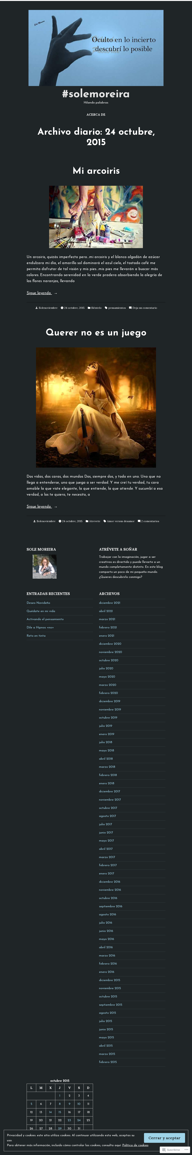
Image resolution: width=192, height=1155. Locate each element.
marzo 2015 (107, 1054)
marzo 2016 (107, 955)
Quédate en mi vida (41, 611)
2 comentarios (150, 521)
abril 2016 (106, 947)
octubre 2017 (108, 808)
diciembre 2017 (109, 791)
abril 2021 (106, 611)
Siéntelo (96, 308)
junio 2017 (106, 832)
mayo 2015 (106, 1037)
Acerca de (95, 114)
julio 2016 (105, 922)
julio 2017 (105, 824)
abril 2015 (106, 1045)
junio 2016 (106, 931)
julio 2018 (105, 742)
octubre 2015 (108, 996)
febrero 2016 (108, 963)
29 (60, 1128)
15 (59, 1112)
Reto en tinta (36, 635)
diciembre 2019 (109, 701)
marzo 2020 (107, 685)
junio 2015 (106, 1029)
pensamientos (117, 308)
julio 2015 (105, 1021)
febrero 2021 (108, 627)
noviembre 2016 (110, 890)
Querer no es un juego (96, 333)
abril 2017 (105, 849)
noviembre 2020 (110, 652)
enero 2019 (106, 734)
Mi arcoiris (96, 171)
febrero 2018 (108, 775)
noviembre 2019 (110, 709)
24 (79, 1120)
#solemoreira (96, 94)
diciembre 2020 (110, 643)
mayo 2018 (106, 750)
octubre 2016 (108, 898)
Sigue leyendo (39, 293)
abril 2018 (106, 758)
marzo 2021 (107, 619)
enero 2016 (106, 972)
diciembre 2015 (109, 980)
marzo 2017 (107, 857)
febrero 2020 (108, 693)
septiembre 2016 (110, 906)
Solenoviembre (48, 308)
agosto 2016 (107, 914)
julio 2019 (105, 726)
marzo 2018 (107, 766)
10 (78, 1104)
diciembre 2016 (109, 881)
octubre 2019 (108, 717)
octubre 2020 (108, 660)
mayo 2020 (107, 676)
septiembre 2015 (110, 1004)
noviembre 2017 (110, 799)
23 (69, 1120)
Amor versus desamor (121, 521)
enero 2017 (106, 873)
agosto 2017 (107, 816)
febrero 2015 (108, 1062)
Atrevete (94, 521)
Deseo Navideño (38, 603)
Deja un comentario (145, 308)
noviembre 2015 (110, 988)
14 (50, 1112)
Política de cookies (135, 1145)
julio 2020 (106, 668)
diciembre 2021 (109, 603)
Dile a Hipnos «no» (40, 627)
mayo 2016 (106, 939)
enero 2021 (106, 635)
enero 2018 (106, 783)
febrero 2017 (108, 865)
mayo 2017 (106, 840)
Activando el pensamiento (45, 619)
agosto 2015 (107, 1013)
